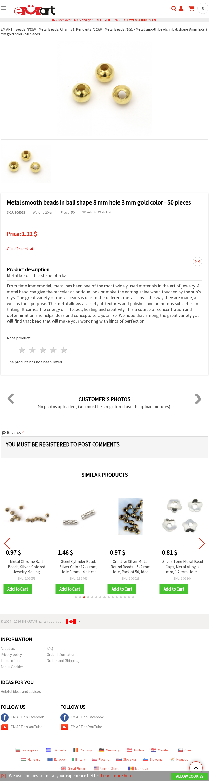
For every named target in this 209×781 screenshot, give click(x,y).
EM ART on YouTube (26, 726)
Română (86, 750)
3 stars (43, 350)
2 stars (33, 350)
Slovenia (156, 759)
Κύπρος (182, 759)
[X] (3, 775)
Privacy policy (11, 654)
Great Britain (77, 768)
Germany (113, 750)
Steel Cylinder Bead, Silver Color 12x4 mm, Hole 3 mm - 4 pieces (78, 566)
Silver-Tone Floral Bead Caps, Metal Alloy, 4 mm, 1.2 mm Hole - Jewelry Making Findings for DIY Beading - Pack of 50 (182, 567)
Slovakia (129, 759)
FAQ (50, 648)
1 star (22, 350)
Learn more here (116, 775)
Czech (189, 750)
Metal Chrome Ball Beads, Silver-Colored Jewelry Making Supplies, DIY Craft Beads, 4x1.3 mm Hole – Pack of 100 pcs (26, 567)
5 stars (64, 350)
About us (8, 648)
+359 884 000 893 (139, 20)
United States (110, 768)
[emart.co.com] (34, 10)
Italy (82, 759)
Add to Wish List (99, 212)
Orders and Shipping (63, 660)
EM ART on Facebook (27, 717)
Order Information (61, 654)
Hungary (34, 759)
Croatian (164, 750)
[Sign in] (181, 9)
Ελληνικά (59, 750)
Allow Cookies (189, 776)
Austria (138, 750)
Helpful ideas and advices (21, 691)
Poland (104, 759)
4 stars (53, 350)
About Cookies (12, 666)
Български (30, 750)
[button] (76, 597)
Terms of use (11, 660)
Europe (59, 759)
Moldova (141, 768)
